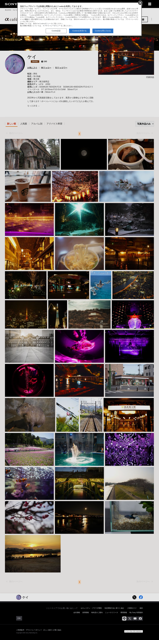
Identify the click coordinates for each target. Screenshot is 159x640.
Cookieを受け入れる (103, 31)
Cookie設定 (56, 31)
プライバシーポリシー (52, 26)
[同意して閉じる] (140, 2)
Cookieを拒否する (79, 31)
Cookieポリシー (45, 23)
